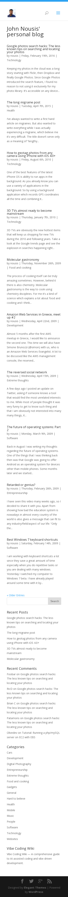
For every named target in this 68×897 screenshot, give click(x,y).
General (11, 793)
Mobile (11, 810)
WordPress (36, 892)
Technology (14, 60)
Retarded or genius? (21, 485)
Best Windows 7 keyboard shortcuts (32, 540)
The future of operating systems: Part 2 (34, 428)
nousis (14, 55)
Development (15, 325)
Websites (12, 839)
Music (10, 816)
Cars (9, 752)
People (11, 821)
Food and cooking (20, 267)
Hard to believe (16, 798)
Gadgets (12, 787)
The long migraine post (23, 102)
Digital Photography (19, 764)
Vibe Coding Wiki (17, 854)
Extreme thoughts (18, 380)
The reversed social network (27, 372)
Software (12, 438)
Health (11, 110)
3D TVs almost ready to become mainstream (29, 212)
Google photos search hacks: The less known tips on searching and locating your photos (33, 49)
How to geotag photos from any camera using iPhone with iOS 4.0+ (31, 154)
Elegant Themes (35, 887)
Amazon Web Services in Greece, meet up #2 (33, 315)
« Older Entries (16, 595)
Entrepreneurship (17, 493)
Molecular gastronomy (23, 260)
